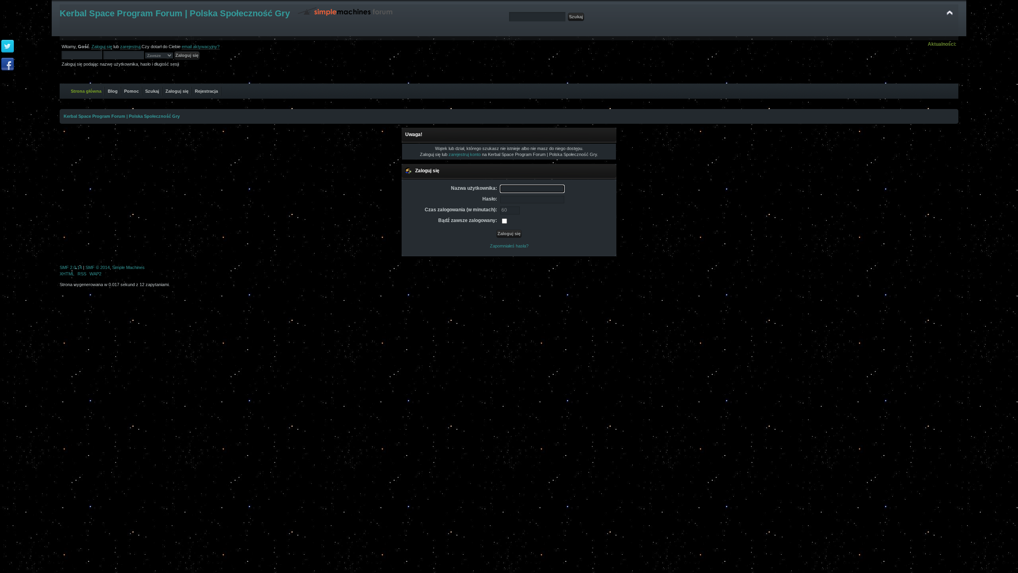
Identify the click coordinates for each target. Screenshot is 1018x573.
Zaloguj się (101, 46)
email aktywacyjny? (201, 46)
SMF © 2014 (97, 267)
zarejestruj (130, 46)
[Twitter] (7, 46)
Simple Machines (128, 267)
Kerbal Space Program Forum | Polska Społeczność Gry (175, 13)
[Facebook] (7, 64)
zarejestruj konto (465, 154)
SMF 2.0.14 (71, 267)
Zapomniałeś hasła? (509, 246)
